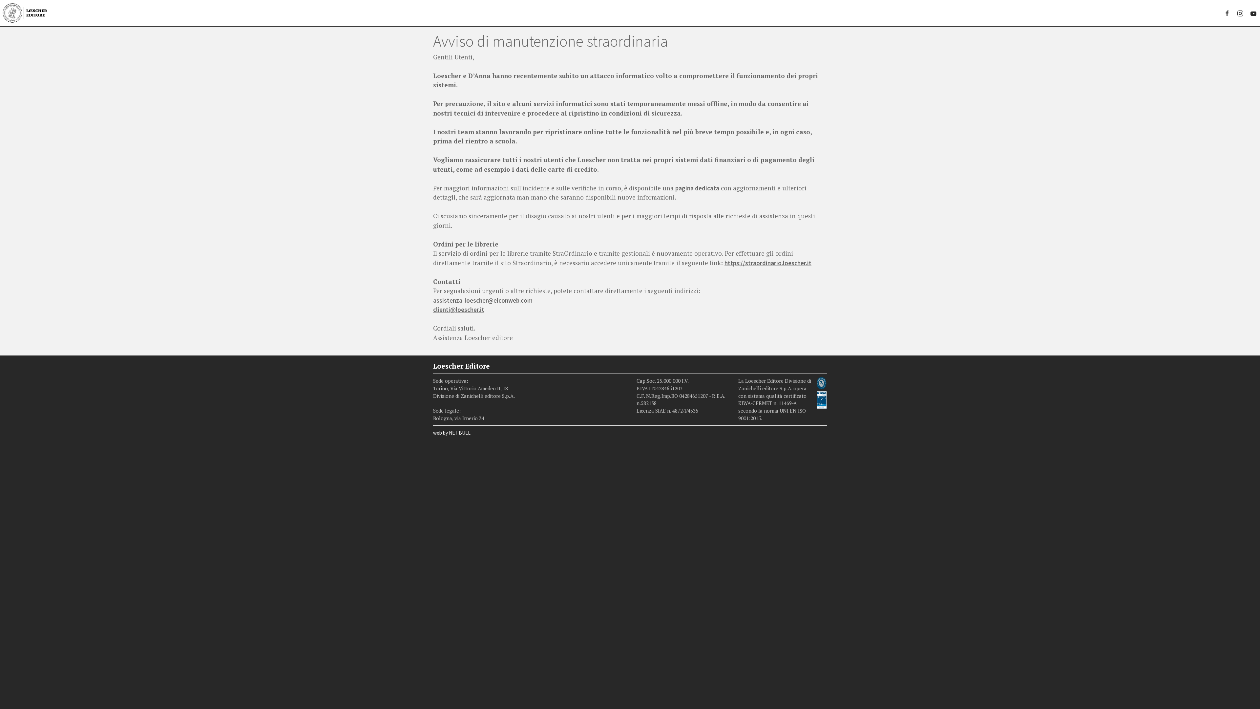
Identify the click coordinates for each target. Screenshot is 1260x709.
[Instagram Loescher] (1240, 13)
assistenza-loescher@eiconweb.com (483, 300)
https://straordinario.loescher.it (767, 263)
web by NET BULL (452, 433)
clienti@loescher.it (458, 309)
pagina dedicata (697, 188)
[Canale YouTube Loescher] (1253, 13)
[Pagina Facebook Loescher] (1227, 13)
